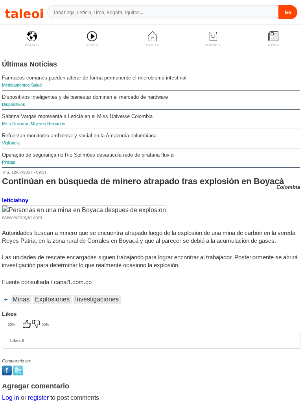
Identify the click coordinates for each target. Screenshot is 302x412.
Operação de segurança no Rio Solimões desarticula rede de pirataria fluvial (88, 155)
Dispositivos (13, 104)
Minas (21, 299)
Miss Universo (15, 123)
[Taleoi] (24, 12)
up (27, 324)
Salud (36, 85)
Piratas (8, 162)
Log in (10, 397)
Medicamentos (16, 85)
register (38, 397)
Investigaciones (97, 299)
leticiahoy (15, 200)
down (37, 324)
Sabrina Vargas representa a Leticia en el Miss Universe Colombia (77, 116)
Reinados (56, 123)
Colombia (288, 187)
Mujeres (38, 123)
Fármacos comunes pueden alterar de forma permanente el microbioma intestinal (94, 78)
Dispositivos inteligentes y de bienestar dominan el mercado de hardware (85, 97)
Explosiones (52, 299)
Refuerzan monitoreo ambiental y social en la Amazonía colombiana (79, 136)
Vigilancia (11, 142)
